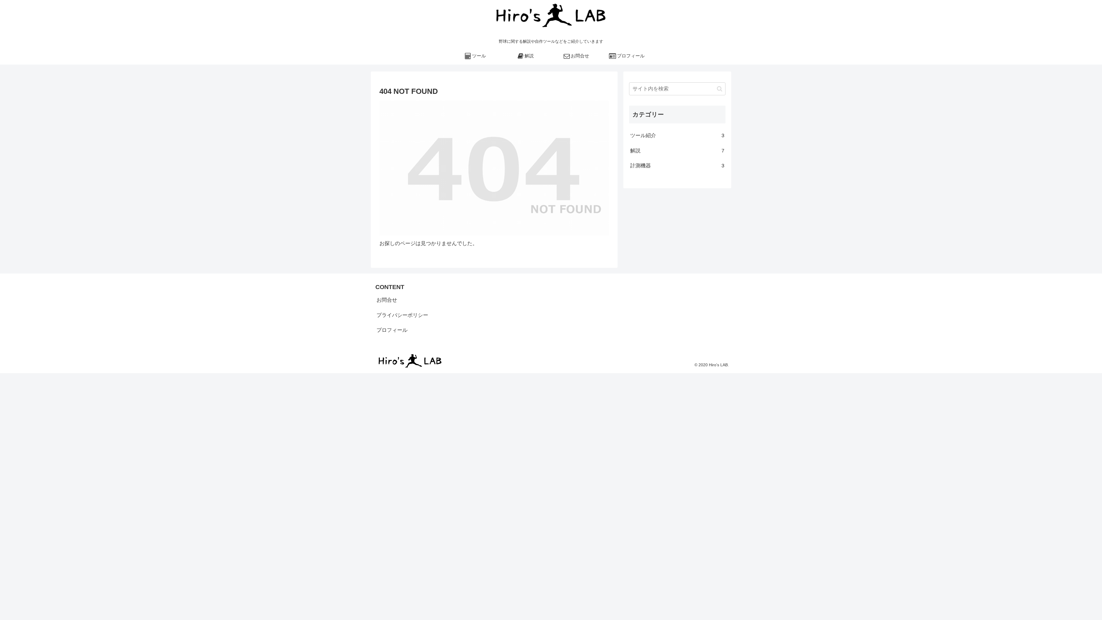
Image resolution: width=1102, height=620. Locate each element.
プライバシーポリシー (402, 315)
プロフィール (392, 330)
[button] (720, 89)
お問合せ (387, 300)
